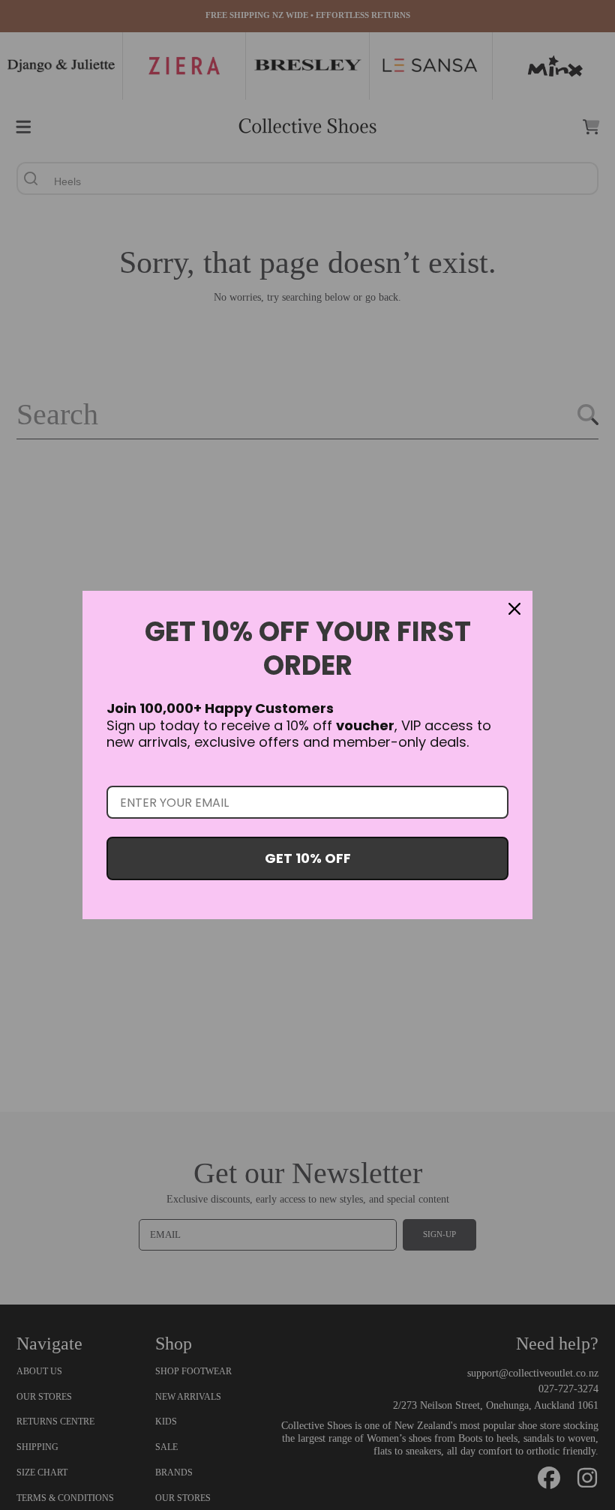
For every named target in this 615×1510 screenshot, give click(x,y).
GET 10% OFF (308, 858)
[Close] (514, 609)
